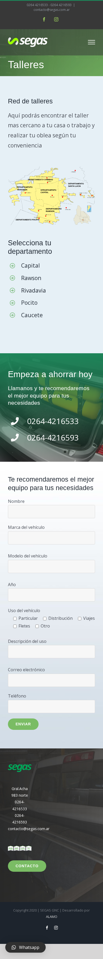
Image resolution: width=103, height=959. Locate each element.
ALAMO (51, 916)
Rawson (31, 278)
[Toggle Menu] (91, 42)
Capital (30, 265)
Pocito (29, 302)
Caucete (32, 315)
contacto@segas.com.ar (52, 9)
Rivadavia (33, 290)
